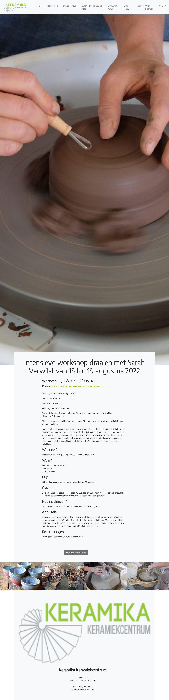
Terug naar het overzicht (75, 552)
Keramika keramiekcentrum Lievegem (76, 386)
